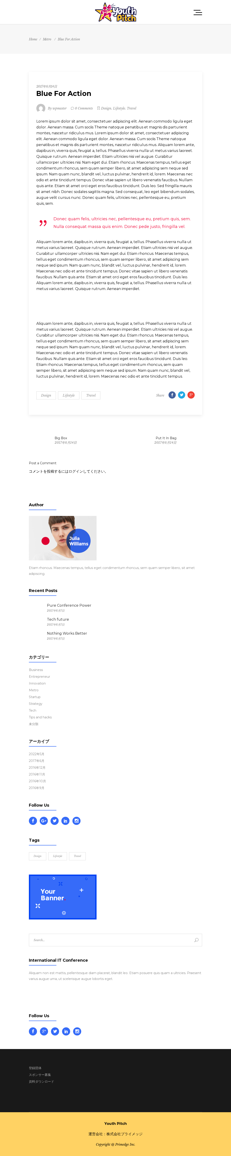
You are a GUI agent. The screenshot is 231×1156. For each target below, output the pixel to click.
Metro (47, 39)
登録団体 (35, 1068)
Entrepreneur (39, 677)
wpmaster (60, 108)
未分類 (33, 724)
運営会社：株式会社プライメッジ (115, 1134)
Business (36, 670)
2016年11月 (37, 774)
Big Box (61, 438)
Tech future (58, 619)
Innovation (37, 683)
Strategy (35, 704)
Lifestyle (119, 108)
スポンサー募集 (40, 1075)
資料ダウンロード (41, 1081)
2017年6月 (36, 761)
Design (106, 108)
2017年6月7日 (56, 610)
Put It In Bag (166, 438)
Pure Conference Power (69, 605)
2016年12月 (37, 768)
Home (33, 39)
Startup (35, 697)
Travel (131, 108)
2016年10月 (37, 781)
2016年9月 (36, 788)
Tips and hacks (40, 717)
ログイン (76, 471)
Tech (32, 710)
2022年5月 (36, 754)
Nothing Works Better (67, 633)
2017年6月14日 (46, 86)
